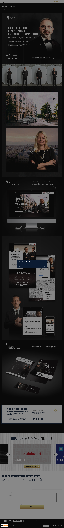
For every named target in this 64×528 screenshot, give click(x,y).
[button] (22, 266)
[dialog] (32, 264)
